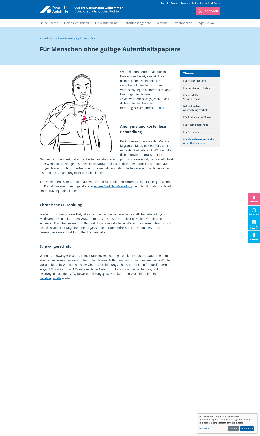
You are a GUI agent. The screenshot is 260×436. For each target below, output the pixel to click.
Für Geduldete (191, 132)
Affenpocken (183, 23)
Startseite (45, 38)
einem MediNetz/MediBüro (113, 186)
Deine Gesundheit (76, 23)
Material (162, 23)
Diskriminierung (106, 23)
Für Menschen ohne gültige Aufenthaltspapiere (198, 141)
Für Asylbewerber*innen (197, 117)
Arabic (195, 3)
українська (206, 23)
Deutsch (175, 3)
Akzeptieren (247, 428)
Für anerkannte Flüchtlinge (198, 88)
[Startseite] (54, 9)
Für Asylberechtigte (194, 80)
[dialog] (227, 423)
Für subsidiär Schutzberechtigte (193, 97)
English (165, 3)
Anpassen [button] (204, 428)
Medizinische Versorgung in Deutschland (75, 38)
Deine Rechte (49, 23)
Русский (204, 3)
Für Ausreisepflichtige (195, 124)
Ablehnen (233, 428)
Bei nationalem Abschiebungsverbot (195, 108)
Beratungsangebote (137, 23)
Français (185, 3)
